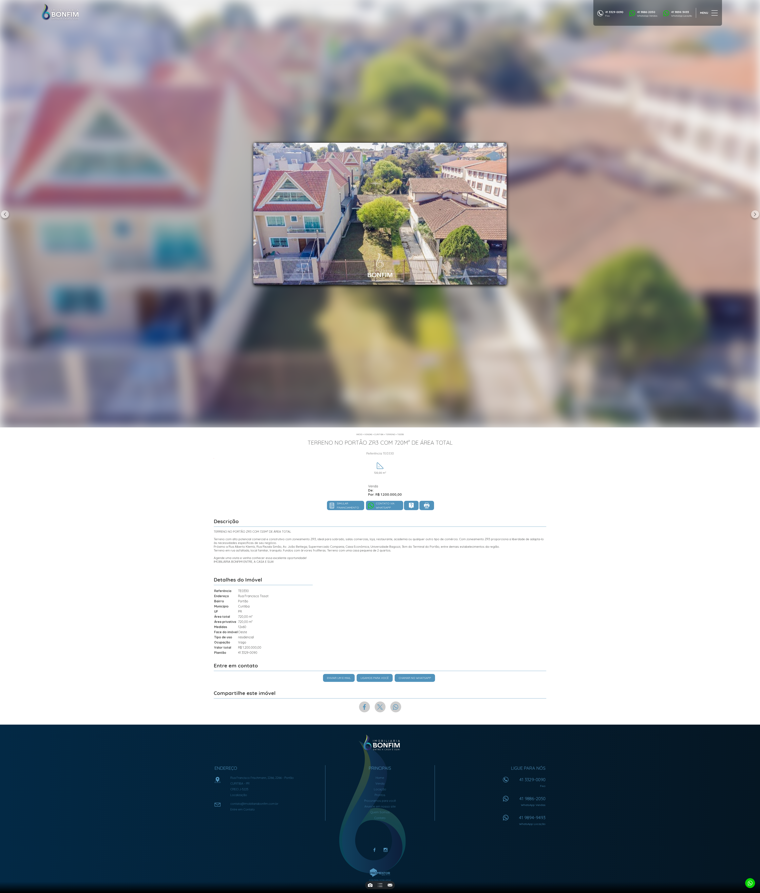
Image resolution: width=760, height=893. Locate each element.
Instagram (386, 850)
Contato (380, 818)
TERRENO (390, 434)
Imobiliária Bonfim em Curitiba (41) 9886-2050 (380, 743)
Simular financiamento (348, 505)
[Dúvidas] (411, 505)
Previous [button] (5, 214)
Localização (238, 795)
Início (359, 434)
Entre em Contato (242, 809)
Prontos (380, 795)
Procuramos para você (380, 801)
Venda (379, 783)
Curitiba (378, 434)
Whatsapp (395, 706)
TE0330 (400, 434)
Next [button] (755, 214)
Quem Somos (380, 812)
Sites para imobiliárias (380, 880)
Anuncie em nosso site (380, 806)
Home (380, 778)
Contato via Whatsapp (385, 505)
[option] (380, 213)
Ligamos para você (375, 678)
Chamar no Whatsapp (415, 678)
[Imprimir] (426, 505)
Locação (380, 789)
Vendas (368, 434)
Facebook (364, 706)
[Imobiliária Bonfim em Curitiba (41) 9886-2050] (60, 12)
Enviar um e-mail (339, 678)
